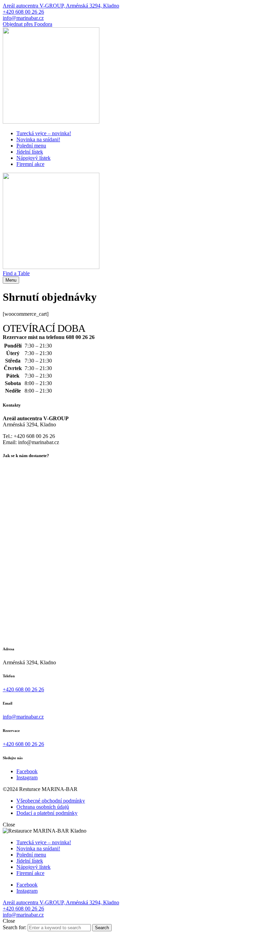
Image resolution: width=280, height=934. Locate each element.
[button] (16, 273)
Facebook (27, 771)
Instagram (27, 777)
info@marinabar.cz (23, 18)
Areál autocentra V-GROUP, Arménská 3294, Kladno (61, 6)
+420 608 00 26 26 (23, 12)
